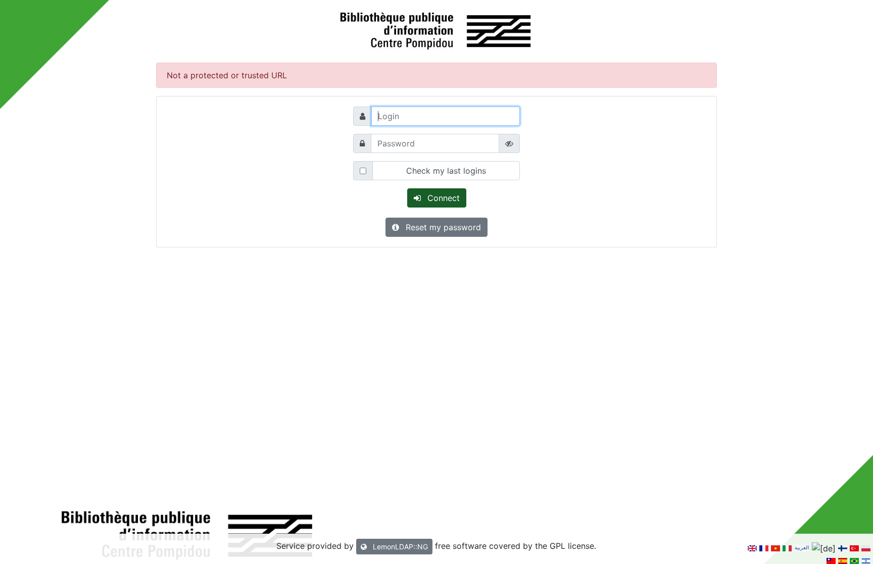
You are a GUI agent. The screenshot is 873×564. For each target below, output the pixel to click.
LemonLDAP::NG (399, 546)
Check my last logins (446, 171)
